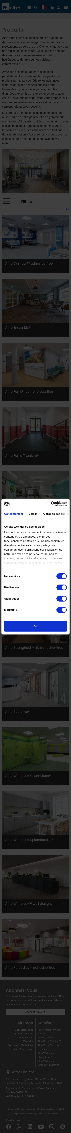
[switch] (61, 587)
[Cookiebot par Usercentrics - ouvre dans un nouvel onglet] (51, 503)
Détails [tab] (32, 513)
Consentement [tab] (13, 513)
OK (35, 626)
